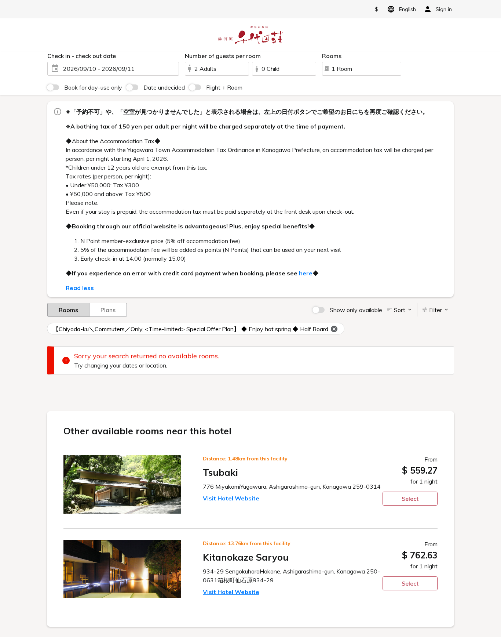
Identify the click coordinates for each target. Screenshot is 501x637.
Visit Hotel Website (231, 498)
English (407, 9)
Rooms (68, 310)
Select (410, 498)
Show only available (356, 310)
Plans (108, 310)
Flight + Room (224, 87)
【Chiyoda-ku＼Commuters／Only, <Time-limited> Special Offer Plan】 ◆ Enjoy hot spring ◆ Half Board (190, 329)
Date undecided (164, 87)
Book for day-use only (93, 87)
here (305, 273)
